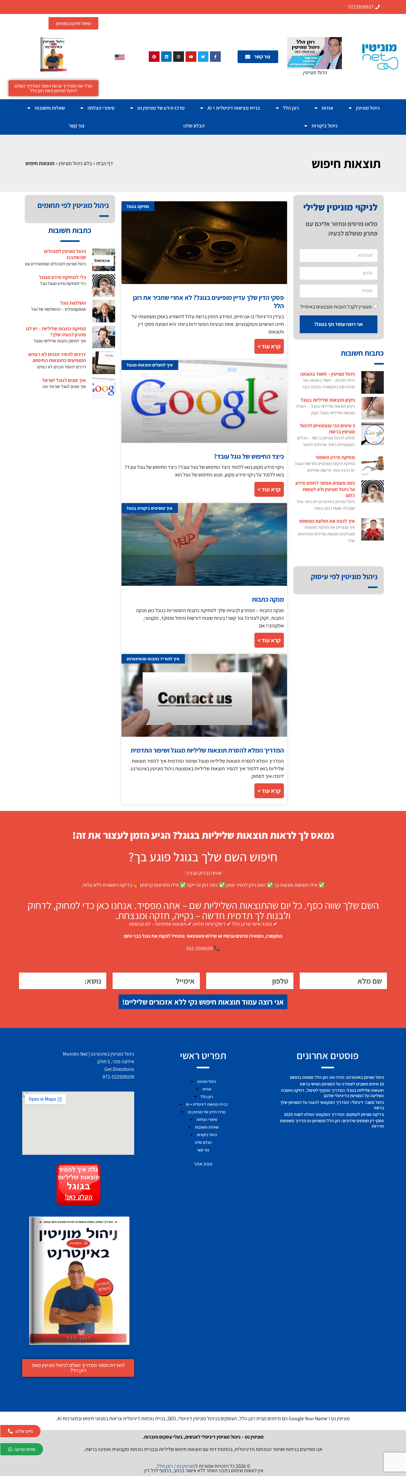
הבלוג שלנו (194, 125)
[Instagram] (178, 56)
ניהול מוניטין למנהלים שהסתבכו (65, 254)
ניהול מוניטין (368, 108)
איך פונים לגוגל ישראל (64, 380)
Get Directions (119, 1069)
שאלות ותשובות (50, 108)
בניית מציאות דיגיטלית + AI (233, 108)
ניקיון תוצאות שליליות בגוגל (328, 400)
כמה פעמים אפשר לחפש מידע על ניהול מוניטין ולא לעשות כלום (325, 489)
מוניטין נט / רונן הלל (176, 1466)
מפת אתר (203, 1164)
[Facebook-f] (215, 56)
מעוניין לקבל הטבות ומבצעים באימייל (336, 306)
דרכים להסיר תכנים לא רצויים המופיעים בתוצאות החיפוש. (57, 357)
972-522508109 (118, 1076)
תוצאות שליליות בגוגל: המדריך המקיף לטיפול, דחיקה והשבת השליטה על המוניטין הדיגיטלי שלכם (332, 1092)
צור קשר (77, 125)
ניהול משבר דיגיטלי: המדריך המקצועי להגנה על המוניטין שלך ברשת (332, 1104)
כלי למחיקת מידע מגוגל (62, 277)
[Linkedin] (166, 56)
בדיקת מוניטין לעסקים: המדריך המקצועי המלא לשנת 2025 (334, 1114)
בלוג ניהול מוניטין (75, 163)
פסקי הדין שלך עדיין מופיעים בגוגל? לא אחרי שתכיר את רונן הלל (208, 301)
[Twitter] (203, 56)
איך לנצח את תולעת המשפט (327, 521)
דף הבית (104, 163)
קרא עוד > (269, 346)
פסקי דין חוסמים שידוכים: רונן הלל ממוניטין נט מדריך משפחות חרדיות (332, 1123)
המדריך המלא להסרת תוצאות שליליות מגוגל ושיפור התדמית (207, 750)
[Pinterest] (154, 56)
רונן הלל (291, 108)
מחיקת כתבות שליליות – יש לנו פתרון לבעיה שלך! (56, 331)
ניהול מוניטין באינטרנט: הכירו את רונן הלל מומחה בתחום (337, 1077)
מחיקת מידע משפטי (335, 457)
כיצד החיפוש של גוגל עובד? (249, 456)
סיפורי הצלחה (101, 108)
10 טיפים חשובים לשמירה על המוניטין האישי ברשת (342, 1084)
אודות (327, 108)
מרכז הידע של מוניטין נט (161, 108)
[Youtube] (191, 56)
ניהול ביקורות (324, 125)
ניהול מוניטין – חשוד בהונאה (327, 374)
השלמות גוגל (73, 303)
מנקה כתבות (268, 599)
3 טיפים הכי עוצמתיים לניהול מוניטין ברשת (327, 428)
